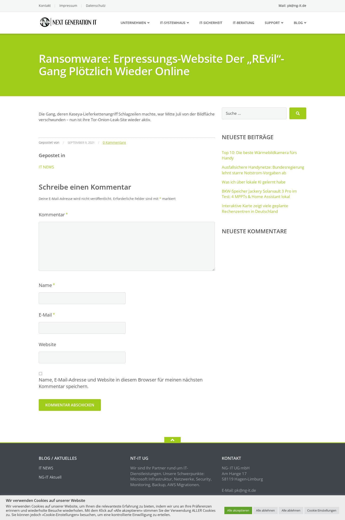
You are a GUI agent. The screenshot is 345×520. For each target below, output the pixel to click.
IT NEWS (46, 167)
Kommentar (52, 214)
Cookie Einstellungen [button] (321, 510)
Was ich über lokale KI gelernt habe (254, 182)
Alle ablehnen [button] (265, 510)
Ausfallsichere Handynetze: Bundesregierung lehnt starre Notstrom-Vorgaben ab (263, 169)
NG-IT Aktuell (50, 477)
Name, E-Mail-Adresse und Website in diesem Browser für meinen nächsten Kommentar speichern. (121, 383)
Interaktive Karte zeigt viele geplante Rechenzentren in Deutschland (255, 208)
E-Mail (45, 315)
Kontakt (45, 5)
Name (45, 285)
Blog (298, 22)
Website (47, 344)
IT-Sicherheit (210, 22)
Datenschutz (96, 5)
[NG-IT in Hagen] (69, 21)
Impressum (68, 5)
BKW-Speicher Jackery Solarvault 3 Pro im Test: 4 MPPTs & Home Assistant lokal (259, 193)
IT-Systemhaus (172, 22)
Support (272, 22)
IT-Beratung (243, 22)
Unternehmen (133, 22)
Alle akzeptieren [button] (238, 510)
